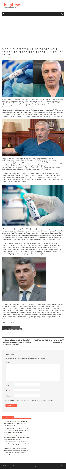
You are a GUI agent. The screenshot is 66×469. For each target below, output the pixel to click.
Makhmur (14, 57)
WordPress (48, 465)
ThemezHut (38, 467)
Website (8, 396)
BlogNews (12, 4)
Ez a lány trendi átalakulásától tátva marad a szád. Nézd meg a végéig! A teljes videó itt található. (16, 444)
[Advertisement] (33, 32)
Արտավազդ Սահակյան (15, 329)
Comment (9, 362)
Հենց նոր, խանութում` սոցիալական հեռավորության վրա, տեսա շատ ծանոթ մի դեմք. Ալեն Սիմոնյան (16, 342)
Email (8, 390)
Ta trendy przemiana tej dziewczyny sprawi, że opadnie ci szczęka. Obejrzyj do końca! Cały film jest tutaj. (16, 423)
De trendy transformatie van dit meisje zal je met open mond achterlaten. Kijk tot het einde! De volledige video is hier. (16, 430)
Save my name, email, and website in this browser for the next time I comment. (30, 400)
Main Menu (8, 14)
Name (8, 385)
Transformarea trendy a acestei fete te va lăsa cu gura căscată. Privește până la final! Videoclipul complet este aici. (16, 437)
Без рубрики (15, 327)
